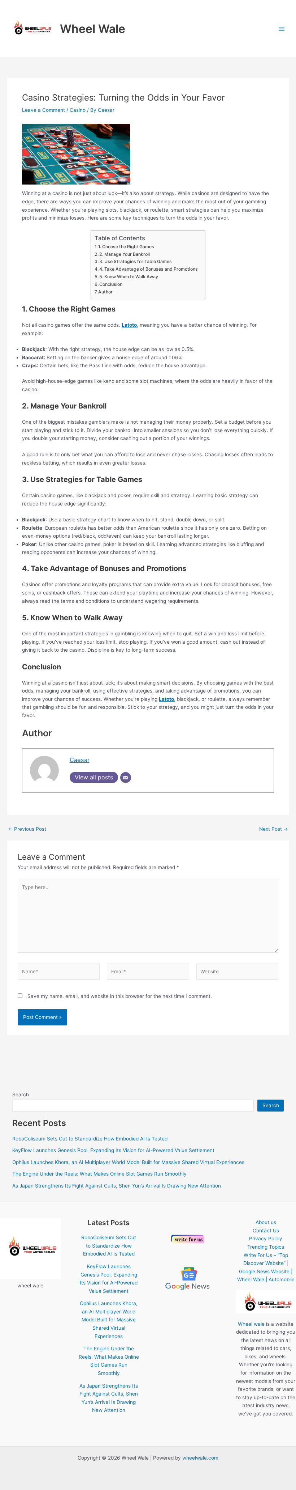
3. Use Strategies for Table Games (135, 261)
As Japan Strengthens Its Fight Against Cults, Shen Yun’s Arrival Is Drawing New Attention (116, 1186)
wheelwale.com (200, 1458)
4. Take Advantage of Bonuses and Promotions (148, 269)
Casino (78, 110)
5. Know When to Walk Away (128, 276)
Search (20, 1094)
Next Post (273, 829)
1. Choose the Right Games (126, 246)
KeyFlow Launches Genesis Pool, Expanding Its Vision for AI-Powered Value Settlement (113, 1150)
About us (266, 1222)
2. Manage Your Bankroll (124, 254)
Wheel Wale (92, 29)
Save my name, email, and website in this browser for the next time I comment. (119, 996)
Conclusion (110, 284)
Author (105, 292)
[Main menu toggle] (281, 28)
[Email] (125, 777)
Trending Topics (265, 1247)
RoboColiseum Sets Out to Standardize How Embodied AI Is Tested (89, 1139)
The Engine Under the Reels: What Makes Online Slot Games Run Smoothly (99, 1174)
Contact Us (266, 1230)
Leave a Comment (43, 110)
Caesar (80, 759)
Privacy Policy (265, 1238)
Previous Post (27, 829)
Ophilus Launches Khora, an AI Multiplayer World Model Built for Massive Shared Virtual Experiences (128, 1162)
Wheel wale (251, 1324)
